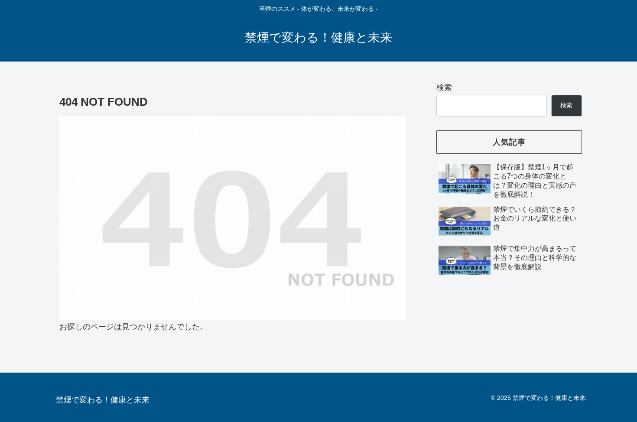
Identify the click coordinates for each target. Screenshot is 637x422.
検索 (444, 87)
